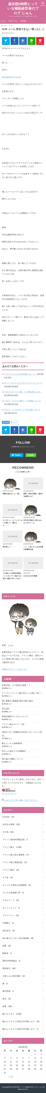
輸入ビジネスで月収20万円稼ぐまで (20, 1029)
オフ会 (7, 877)
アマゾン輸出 (10, 870)
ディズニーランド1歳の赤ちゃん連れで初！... (22, 693)
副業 (6, 946)
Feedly (30, 455)
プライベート (10, 915)
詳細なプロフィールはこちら (14, 669)
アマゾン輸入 (11, 847)
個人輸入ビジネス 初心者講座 (17, 938)
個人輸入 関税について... (13, 759)
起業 (7, 1006)
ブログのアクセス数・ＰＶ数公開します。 (23, 392)
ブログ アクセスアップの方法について (22, 410)
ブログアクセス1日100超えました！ (20, 374)
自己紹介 (6, 708)
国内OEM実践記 (11, 961)
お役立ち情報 (11, 824)
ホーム (3, 21)
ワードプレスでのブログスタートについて (23, 383)
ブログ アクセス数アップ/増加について (22, 401)
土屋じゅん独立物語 (13, 976)
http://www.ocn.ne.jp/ (11, 77)
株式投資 (7, 991)
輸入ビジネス (11, 1014)
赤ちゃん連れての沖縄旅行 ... (16, 751)
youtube (8, 817)
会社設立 (8, 930)
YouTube (23, 21)
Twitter (18, 455)
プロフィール (12, 21)
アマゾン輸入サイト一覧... (14, 724)
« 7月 (11, 1076)
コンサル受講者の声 (13, 892)
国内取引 (9, 968)
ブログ (15, 422)
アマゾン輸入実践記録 (14, 862)
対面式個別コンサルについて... (16, 716)
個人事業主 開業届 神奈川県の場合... (18, 701)
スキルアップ (10, 900)
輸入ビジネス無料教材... (13, 743)
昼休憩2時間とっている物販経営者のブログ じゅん (23, 8)
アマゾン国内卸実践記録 (15, 839)
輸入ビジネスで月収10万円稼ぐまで (20, 1021)
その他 (6, 422)
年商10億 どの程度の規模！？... (17, 685)
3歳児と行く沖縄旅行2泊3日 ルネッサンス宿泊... (22, 734)
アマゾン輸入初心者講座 (15, 855)
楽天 (6, 999)
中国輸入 (7, 923)
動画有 (7, 953)
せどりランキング (9, 793)
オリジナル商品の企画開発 (16, 885)
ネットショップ (11, 908)
